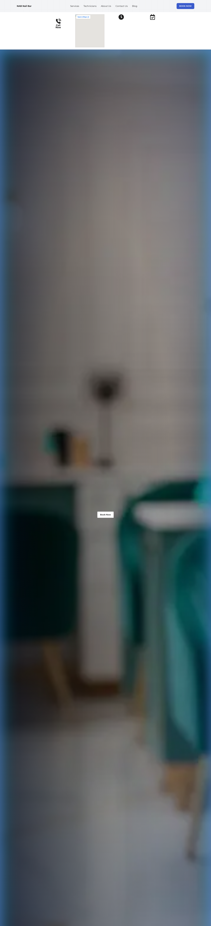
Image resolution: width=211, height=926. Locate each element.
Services (74, 6)
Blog (134, 6)
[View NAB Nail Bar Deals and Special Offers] (152, 17)
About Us (106, 6)
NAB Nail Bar (24, 6)
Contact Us (122, 6)
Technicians (90, 6)
